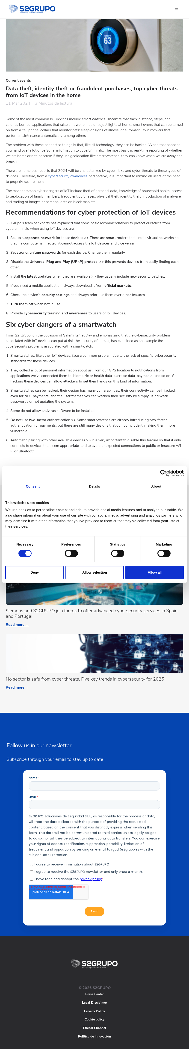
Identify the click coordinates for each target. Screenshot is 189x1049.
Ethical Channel (94, 1028)
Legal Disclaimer (94, 1002)
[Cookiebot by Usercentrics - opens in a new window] (163, 473)
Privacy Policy (94, 1011)
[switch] (71, 553)
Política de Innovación (94, 1036)
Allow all (155, 572)
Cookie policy (94, 1019)
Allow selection (94, 572)
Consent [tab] (33, 486)
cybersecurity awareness (68, 176)
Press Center (94, 994)
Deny (34, 572)
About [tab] (156, 486)
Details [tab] (94, 486)
